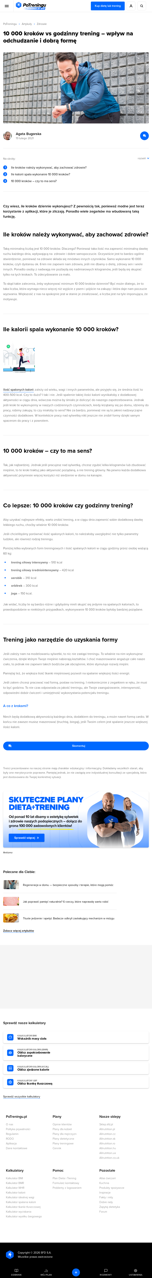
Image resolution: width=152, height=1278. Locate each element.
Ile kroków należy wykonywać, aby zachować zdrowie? (48, 168)
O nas (9, 1124)
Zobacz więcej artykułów (18, 930)
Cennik (57, 1148)
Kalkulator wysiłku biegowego (24, 1216)
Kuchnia (104, 1183)
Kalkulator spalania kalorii (21, 1202)
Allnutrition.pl (107, 1129)
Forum (103, 1211)
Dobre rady (106, 1202)
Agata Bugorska (28, 134)
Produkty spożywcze (111, 1188)
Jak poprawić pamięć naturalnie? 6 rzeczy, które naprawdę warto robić (65, 901)
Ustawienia (135, 1274)
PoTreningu (10, 24)
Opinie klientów (62, 1124)
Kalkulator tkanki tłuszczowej (23, 1207)
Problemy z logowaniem (67, 1188)
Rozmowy (106, 1274)
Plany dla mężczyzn (65, 1134)
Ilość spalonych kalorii (18, 390)
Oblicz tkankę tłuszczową (34, 1082)
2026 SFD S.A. (42, 1252)
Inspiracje (105, 1192)
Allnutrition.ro (107, 1143)
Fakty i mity (106, 1197)
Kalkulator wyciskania (18, 1211)
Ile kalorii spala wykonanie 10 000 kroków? (40, 174)
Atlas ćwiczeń (107, 1178)
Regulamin (12, 1134)
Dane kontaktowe (16, 1148)
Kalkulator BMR (15, 1183)
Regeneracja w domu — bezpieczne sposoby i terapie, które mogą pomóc (68, 885)
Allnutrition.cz (107, 1134)
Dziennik (16, 1274)
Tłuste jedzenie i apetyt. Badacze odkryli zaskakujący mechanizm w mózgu (68, 918)
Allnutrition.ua (107, 1153)
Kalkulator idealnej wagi (20, 1197)
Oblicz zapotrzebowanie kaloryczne (33, 1053)
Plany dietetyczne (63, 1138)
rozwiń (142, 158)
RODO (10, 1138)
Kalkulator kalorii (15, 1192)
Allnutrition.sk (107, 1138)
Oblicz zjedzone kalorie (33, 1068)
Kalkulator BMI (14, 1178)
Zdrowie (42, 24)
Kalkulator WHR (15, 1188)
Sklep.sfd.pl (106, 1124)
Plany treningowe (63, 1143)
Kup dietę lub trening (108, 6)
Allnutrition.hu (107, 1148)
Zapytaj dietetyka (109, 1207)
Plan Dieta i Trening (64, 1178)
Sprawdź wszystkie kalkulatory (21, 1096)
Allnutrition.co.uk (109, 1158)
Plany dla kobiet (62, 1129)
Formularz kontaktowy (66, 1183)
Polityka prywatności (18, 1129)
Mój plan (46, 1274)
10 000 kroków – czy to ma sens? (34, 181)
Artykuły (27, 24)
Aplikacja (11, 1143)
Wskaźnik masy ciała (32, 1037)
